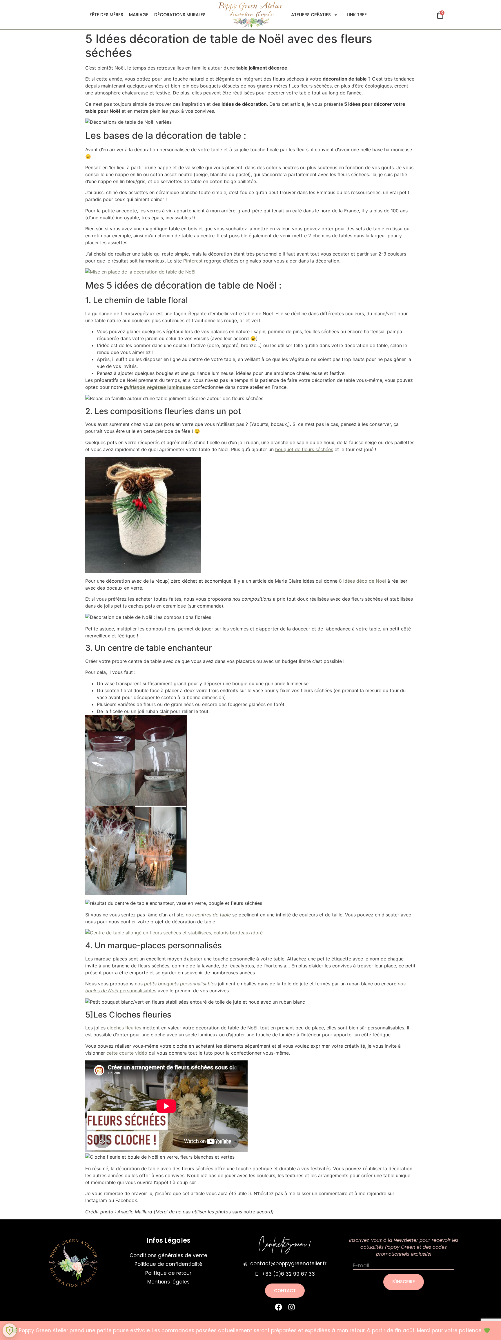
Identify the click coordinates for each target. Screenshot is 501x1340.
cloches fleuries (123, 1028)
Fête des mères (106, 15)
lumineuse (159, 387)
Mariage (138, 15)
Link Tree (357, 15)
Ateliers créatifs (311, 15)
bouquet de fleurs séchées (304, 449)
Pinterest (193, 261)
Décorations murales (180, 15)
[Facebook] (278, 1307)
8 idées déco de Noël (362, 581)
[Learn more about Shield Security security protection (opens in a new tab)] (9, 1330)
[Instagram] (291, 1307)
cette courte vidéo (126, 1053)
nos (176, 984)
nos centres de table (208, 915)
